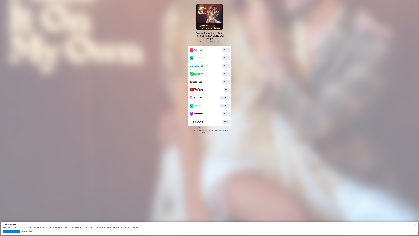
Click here (225, 130)
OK (11, 231)
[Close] (415, 224)
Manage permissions (29, 231)
